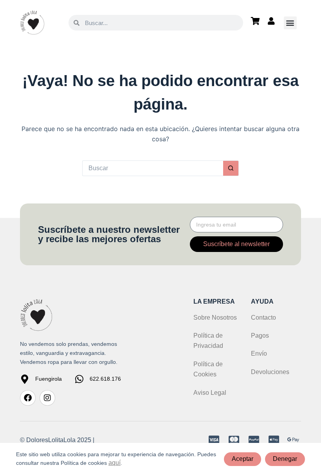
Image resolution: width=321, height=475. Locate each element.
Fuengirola (48, 379)
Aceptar (242, 458)
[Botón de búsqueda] (231, 168)
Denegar (285, 458)
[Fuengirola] (24, 379)
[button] (290, 22)
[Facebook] (28, 398)
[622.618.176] (79, 379)
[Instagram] (47, 398)
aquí (114, 462)
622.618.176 (105, 379)
